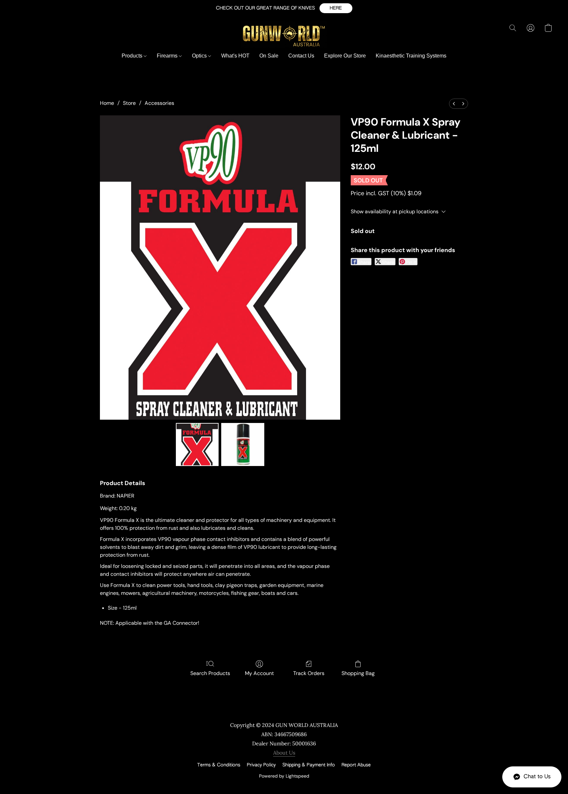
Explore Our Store (345, 55)
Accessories (159, 103)
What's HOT (235, 55)
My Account (259, 673)
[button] (336, 8)
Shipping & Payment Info (308, 765)
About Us (284, 752)
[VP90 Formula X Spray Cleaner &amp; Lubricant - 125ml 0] (197, 444)
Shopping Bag (358, 673)
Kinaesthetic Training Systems (411, 55)
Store (129, 103)
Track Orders (308, 673)
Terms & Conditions (218, 765)
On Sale (268, 55)
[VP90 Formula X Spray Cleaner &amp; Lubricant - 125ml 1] (242, 444)
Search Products (210, 673)
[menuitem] (454, 103)
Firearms (168, 55)
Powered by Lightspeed (284, 776)
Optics (200, 55)
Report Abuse (356, 765)
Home (107, 103)
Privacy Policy (261, 765)
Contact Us (301, 55)
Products (133, 55)
